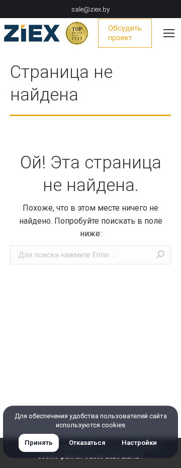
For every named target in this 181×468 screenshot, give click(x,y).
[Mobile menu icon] (169, 33)
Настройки (139, 442)
